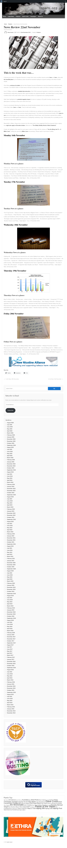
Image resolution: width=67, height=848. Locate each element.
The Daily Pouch (14, 808)
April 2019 (9, 603)
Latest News (11, 16)
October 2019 (10, 591)
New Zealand (23, 807)
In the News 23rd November (54, 379)
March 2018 (10, 630)
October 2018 (10, 616)
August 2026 (10, 422)
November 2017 (11, 638)
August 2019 (10, 595)
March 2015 (10, 704)
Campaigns (33, 16)
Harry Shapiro (6, 805)
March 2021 (10, 556)
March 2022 (10, 531)
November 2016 (11, 663)
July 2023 (9, 498)
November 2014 (11, 713)
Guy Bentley (59, 803)
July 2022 (9, 523)
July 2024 (9, 474)
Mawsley (54, 805)
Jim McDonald (16, 805)
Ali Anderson (12, 800)
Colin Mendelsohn (40, 801)
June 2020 (10, 575)
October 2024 (10, 468)
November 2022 (11, 515)
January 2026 (10, 437)
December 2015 (11, 686)
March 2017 (10, 655)
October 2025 (10, 443)
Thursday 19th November (15, 270)
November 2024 (11, 466)
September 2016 (11, 667)
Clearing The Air (23, 801)
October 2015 (10, 690)
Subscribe (10, 410)
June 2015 (10, 698)
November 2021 (11, 540)
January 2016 (10, 684)
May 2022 (9, 527)
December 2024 (11, 463)
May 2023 (9, 503)
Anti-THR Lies (19, 800)
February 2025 (11, 459)
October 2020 (10, 566)
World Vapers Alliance (21, 809)
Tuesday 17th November (14, 181)
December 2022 (11, 513)
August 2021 (10, 546)
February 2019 (11, 608)
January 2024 (10, 486)
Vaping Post (57, 808)
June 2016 (10, 673)
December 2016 (11, 661)
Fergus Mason (37, 803)
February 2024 (11, 484)
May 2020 (9, 577)
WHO (15, 809)
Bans (29, 800)
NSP (28, 807)
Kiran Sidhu (34, 805)
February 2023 (11, 509)
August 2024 (10, 472)
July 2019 (9, 597)
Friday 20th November (14, 313)
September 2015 (11, 692)
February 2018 (11, 632)
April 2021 (9, 554)
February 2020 (11, 583)
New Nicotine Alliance (13, 807)
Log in (5, 1)
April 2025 (9, 455)
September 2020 (11, 568)
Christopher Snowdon (11, 802)
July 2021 (9, 548)
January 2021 (10, 560)
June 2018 (10, 624)
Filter (42, 803)
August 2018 (10, 620)
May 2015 (9, 700)
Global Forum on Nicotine (50, 803)
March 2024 (10, 482)
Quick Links (25, 16)
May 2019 (9, 601)
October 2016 (10, 665)
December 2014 (11, 711)
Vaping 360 (40, 808)
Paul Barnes (32, 806)
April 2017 (9, 653)
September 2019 (11, 593)
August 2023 (10, 496)
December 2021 (11, 538)
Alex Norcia (6, 800)
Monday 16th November (14, 135)
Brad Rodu (35, 800)
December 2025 (11, 439)
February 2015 (11, 706)
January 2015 (10, 708)
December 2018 (11, 612)
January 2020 (10, 585)
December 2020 (11, 562)
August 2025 (10, 447)
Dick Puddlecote (15, 803)
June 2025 (10, 451)
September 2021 (11, 544)
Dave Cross (52, 801)
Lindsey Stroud (41, 805)
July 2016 (9, 671)
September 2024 (11, 470)
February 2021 (11, 558)
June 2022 (10, 525)
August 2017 (10, 645)
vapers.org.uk (9, 842)
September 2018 (11, 618)
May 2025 (9, 453)
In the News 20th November (12, 379)
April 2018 (9, 628)
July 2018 (9, 622)
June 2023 (10, 501)
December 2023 (11, 488)
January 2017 (10, 659)
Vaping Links (49, 808)
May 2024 (9, 478)
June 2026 (10, 426)
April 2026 (9, 431)
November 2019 (11, 589)
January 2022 (10, 536)
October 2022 (10, 517)
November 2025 (11, 441)
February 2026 (11, 435)
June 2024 (10, 476)
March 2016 (10, 680)
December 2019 (11, 587)
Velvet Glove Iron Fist (9, 809)
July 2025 (9, 449)
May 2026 (9, 429)
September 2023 (11, 494)
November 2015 (11, 688)
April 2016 (9, 678)
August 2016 (10, 669)
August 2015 (10, 694)
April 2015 (9, 702)
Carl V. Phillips (53, 800)
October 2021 (10, 542)
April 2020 (9, 579)
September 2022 (11, 519)
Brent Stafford (42, 800)
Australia (25, 800)
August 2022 (10, 521)
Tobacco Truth (31, 808)
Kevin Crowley (27, 805)
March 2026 (10, 433)
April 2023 (9, 505)
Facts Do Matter (25, 803)
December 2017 (11, 636)
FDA (30, 803)
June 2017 (10, 649)
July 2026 (9, 424)
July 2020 (9, 573)
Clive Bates (32, 802)
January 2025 (10, 461)
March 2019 (10, 606)
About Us (40, 16)
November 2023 (11, 490)
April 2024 (9, 480)
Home (4, 16)
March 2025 (10, 457)
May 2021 (9, 552)
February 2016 (11, 682)
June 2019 (10, 599)
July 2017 (9, 647)
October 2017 (10, 641)
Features (18, 16)
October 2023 (10, 492)
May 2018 (9, 626)
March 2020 (10, 581)
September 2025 (11, 445)
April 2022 (9, 529)
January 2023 (10, 511)
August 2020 (10, 570)
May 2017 (9, 651)
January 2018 (10, 634)
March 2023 (10, 507)
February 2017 (11, 657)
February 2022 (11, 533)
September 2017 (11, 643)
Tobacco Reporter (22, 808)
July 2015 (9, 696)
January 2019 (10, 610)
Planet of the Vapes (45, 806)
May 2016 (9, 676)
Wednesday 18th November (16, 224)
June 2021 (10, 550)
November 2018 (11, 614)
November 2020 (11, 564)
